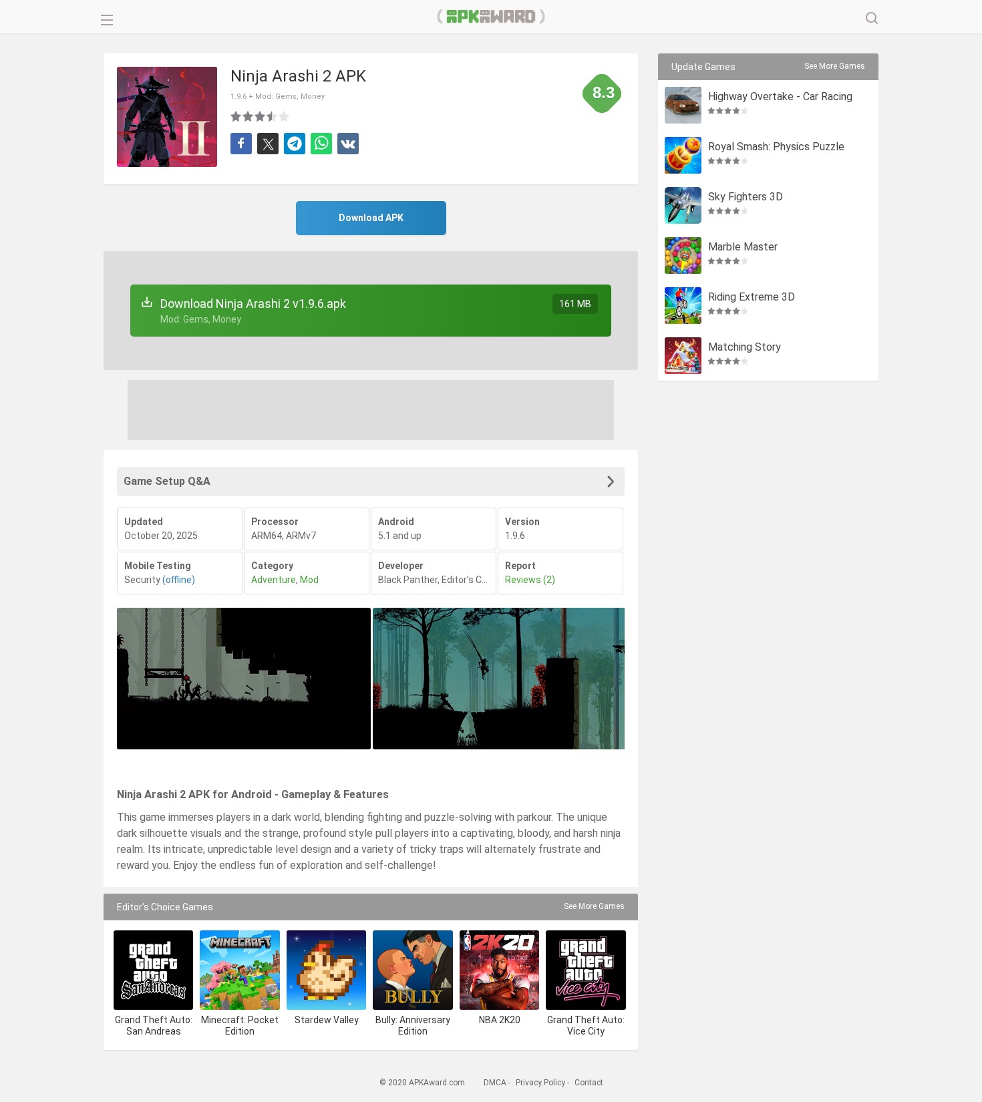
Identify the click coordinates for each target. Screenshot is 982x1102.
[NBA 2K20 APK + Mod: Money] (499, 970)
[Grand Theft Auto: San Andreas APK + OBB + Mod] (153, 970)
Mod (309, 579)
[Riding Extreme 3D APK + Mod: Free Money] (683, 305)
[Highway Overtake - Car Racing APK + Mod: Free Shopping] (683, 105)
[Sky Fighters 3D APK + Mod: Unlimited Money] (683, 205)
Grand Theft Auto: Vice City (586, 1026)
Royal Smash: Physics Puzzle (776, 147)
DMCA (495, 1082)
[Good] (261, 116)
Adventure (273, 579)
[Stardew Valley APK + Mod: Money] (326, 970)
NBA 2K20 (499, 1020)
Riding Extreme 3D (751, 297)
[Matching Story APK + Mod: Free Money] (683, 355)
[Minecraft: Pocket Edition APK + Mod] (239, 970)
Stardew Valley (327, 1020)
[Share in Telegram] (294, 143)
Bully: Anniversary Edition (412, 1026)
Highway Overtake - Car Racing (780, 97)
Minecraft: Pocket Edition (240, 1026)
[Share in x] (268, 143)
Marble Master (743, 247)
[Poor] (236, 116)
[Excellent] (285, 116)
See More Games (594, 906)
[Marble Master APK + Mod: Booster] (683, 255)
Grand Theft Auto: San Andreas (153, 1026)
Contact (589, 1082)
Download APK (371, 217)
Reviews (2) (530, 579)
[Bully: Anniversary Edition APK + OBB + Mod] (412, 970)
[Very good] (273, 116)
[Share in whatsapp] (321, 143)
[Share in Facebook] (241, 143)
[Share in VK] (348, 143)
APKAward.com (491, 16)
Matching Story (744, 347)
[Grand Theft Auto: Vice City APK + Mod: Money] (585, 970)
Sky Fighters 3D (745, 197)
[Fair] (248, 116)
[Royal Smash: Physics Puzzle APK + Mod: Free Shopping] (683, 155)
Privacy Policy (540, 1082)
